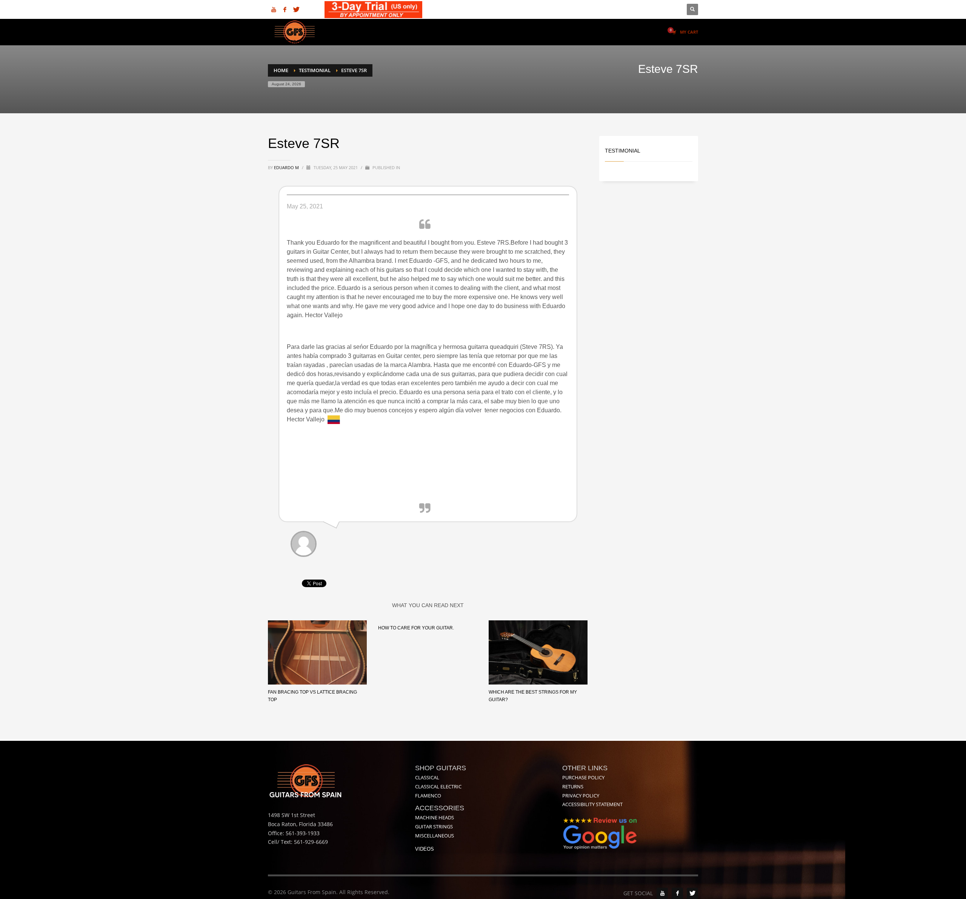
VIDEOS (424, 849)
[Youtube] (273, 9)
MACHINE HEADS (434, 817)
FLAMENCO (428, 795)
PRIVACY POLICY (580, 795)
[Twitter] (296, 9)
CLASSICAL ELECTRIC (438, 786)
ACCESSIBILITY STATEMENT (592, 804)
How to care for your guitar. (416, 628)
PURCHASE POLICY (583, 777)
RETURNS (572, 786)
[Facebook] (285, 9)
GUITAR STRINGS (434, 826)
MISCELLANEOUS (434, 835)
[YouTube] (662, 893)
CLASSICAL (427, 777)
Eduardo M (287, 167)
